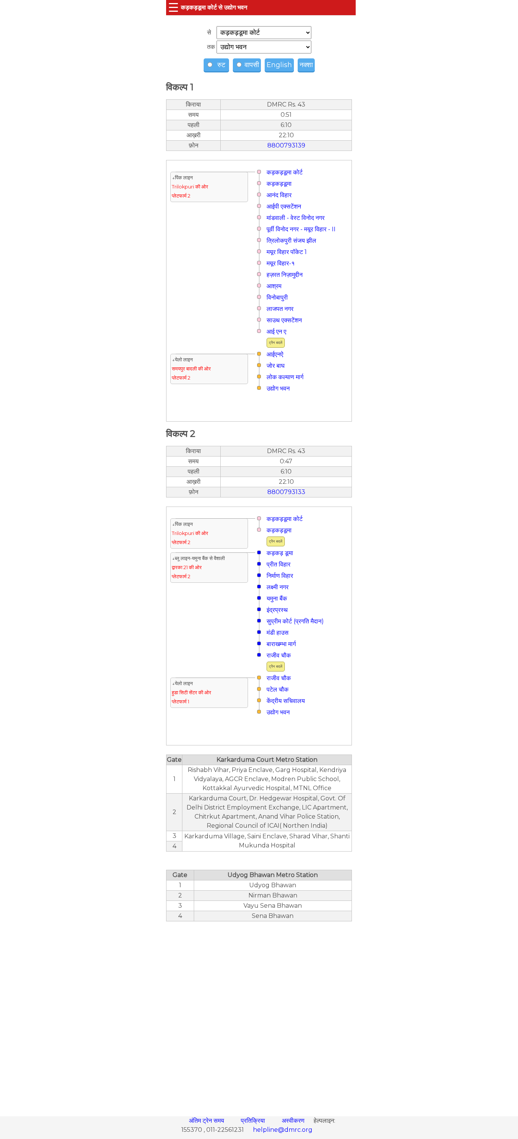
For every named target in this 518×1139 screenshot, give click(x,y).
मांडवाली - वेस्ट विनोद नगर (296, 217)
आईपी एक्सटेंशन (284, 206)
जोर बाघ (275, 365)
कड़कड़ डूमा (280, 553)
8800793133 (286, 492)
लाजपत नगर (280, 308)
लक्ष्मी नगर (278, 587)
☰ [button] (173, 7)
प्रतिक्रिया (254, 1120)
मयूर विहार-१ (281, 263)
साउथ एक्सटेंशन (284, 320)
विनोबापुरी (277, 297)
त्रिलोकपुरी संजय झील (291, 240)
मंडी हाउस (278, 632)
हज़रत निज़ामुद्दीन (285, 274)
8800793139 (286, 145)
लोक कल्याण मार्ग (285, 377)
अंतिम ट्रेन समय (207, 1120)
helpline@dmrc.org (282, 1129)
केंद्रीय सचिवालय (286, 700)
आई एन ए (276, 331)
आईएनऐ (275, 354)
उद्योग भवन (278, 388)
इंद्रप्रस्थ (277, 609)
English (279, 65)
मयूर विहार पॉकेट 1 (287, 252)
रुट (220, 65)
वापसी (251, 65)
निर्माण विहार (280, 575)
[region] (259, 1014)
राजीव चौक (279, 655)
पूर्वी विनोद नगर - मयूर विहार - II (301, 229)
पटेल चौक (278, 689)
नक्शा (306, 65)
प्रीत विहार (278, 564)
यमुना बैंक (277, 598)
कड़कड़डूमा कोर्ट (285, 172)
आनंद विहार (279, 195)
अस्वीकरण (294, 1120)
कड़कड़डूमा (279, 183)
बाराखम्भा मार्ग (281, 644)
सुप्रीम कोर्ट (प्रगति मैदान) (295, 621)
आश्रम (274, 286)
